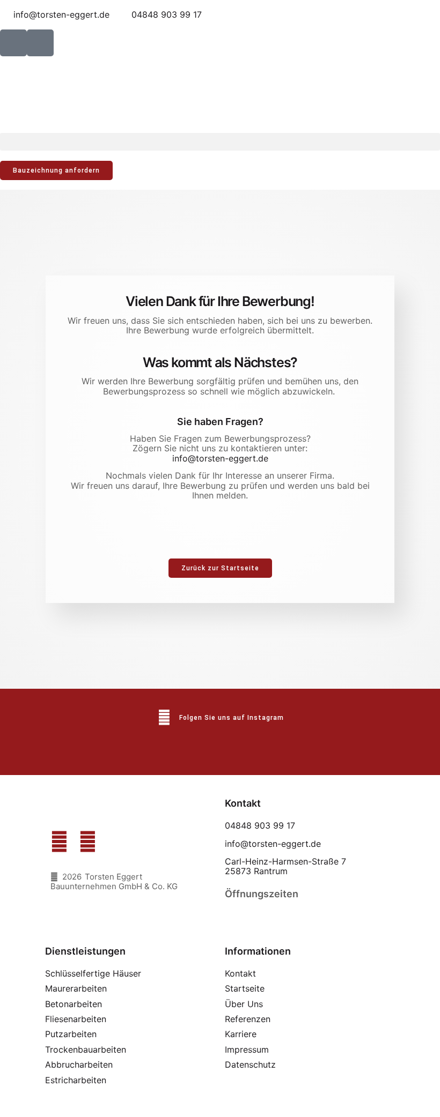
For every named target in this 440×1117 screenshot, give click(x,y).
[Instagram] (88, 842)
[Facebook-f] (59, 842)
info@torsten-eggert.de (220, 458)
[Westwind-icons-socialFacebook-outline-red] (13, 42)
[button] (220, 142)
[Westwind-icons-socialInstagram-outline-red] (40, 42)
